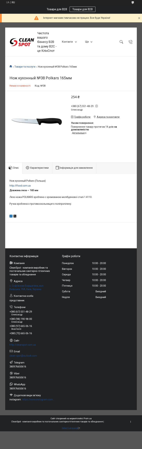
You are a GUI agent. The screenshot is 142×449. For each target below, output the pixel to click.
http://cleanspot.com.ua (23, 344)
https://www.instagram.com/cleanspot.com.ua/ (38, 399)
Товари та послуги (24, 66)
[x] (15, 216)
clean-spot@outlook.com (23, 355)
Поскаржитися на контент (117, 421)
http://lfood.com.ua (20, 185)
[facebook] (11, 216)
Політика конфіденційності (71, 425)
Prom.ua (88, 418)
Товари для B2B (82, 9)
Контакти (67, 41)
